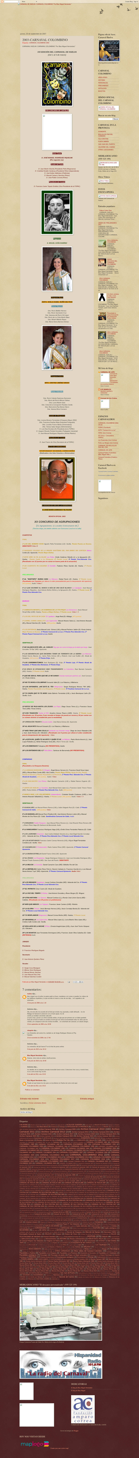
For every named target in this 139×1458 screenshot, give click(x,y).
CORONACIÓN (40, 1228)
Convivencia (38, 1226)
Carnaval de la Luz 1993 (57, 1210)
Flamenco (83, 1236)
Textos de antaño (74, 1275)
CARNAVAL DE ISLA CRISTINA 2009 (97, 1200)
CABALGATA (81, 1140)
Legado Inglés (72, 1244)
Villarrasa (31, 1279)
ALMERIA (24, 1126)
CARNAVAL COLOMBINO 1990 (49, 1144)
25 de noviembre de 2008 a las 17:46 (38, 1038)
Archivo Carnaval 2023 (85, 1136)
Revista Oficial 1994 (111, 1263)
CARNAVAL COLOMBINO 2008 (97, 1152)
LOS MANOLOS (106, 389)
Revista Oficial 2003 (45, 1267)
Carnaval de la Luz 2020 (33, 1216)
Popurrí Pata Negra (106, 1255)
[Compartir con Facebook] (80, 982)
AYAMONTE (102, 131)
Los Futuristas (32, 1247)
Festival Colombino (49, 1236)
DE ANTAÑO (24, 1230)
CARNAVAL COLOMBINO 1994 (57, 1146)
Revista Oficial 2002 (31, 1267)
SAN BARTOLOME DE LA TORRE (38, 1273)
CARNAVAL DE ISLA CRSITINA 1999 (108, 1206)
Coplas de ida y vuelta (68, 1226)
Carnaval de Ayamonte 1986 (80, 1167)
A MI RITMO (24, 1125)
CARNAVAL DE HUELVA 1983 (107, 1181)
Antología (62, 1126)
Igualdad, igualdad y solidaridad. (107, 392)
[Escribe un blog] (76, 982)
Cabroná (91, 1140)
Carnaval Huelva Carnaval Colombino (108, 471)
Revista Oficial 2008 (26, 1269)
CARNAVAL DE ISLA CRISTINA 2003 (49, 1198)
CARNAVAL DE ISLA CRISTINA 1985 (75, 1190)
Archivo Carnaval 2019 (107, 1134)
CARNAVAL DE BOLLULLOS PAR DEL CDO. (107, 446)
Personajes (43, 1255)
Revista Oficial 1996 (42, 1265)
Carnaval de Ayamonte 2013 (57, 1177)
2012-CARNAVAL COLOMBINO (104, 279)
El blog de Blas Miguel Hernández (81, 1388)
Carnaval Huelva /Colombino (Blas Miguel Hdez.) (107, 453)
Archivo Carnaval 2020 (28, 1136)
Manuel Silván (107, 1247)
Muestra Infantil (96, 1249)
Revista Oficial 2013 (109, 1269)
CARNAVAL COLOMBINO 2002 (53, 1150)
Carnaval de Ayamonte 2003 (77, 1173)
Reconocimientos (68, 1259)
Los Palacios (41, 1247)
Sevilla (117, 1273)
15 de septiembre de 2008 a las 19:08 (39, 1024)
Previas (90, 1257)
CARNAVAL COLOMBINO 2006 (45, 1152)
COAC (91, 1222)
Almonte (33, 1126)
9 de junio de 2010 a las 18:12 (36, 1049)
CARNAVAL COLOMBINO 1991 (75, 1144)
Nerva (24, 1251)
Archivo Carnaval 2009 (67, 1129)
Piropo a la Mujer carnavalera (77, 1255)
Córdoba (114, 1226)
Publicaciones (101, 1257)
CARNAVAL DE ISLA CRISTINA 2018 (32, 1206)
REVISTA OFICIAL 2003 (57, 516)
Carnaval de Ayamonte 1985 (60, 1167)
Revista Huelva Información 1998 (83, 1261)
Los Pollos (67, 1247)
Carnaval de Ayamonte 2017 (33, 1179)
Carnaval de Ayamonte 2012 (38, 1177)
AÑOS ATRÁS (102, 77)
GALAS (105, 1236)
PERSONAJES (103, 83)
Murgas (104, 1249)
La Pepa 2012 (112, 1242)
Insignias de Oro (78, 1241)
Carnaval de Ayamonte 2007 (45, 1175)
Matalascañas (23, 1249)
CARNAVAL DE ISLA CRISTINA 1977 (29, 1188)
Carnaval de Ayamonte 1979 (53, 1165)
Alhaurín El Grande (100, 1124)
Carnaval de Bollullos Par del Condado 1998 (65, 1181)
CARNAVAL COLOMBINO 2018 (92, 1159)
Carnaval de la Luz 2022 (48, 1216)
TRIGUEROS (113, 1275)
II (78, 612)
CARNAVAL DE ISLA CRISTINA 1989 (67, 1192)
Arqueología (37, 1138)
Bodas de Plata (50, 1140)
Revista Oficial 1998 (70, 1265)
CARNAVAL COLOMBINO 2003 (39, 43)
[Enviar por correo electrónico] (74, 982)
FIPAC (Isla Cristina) (104, 433)
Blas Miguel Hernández (35, 1055)
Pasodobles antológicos (28, 1255)
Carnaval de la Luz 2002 (30, 1212)
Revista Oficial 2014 (26, 1271)
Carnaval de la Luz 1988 (84, 1208)
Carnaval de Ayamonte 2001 (45, 1173)
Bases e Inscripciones (27, 1140)
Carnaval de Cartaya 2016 (89, 1181)
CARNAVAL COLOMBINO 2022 (98, 1161)
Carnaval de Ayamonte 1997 (79, 1171)
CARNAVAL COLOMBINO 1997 (29, 1148)
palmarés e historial (112, 1251)
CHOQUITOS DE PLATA (74, 1222)
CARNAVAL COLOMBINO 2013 (49, 1157)
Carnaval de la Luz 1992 (42, 1210)
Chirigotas (49, 1222)
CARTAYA (92, 1220)
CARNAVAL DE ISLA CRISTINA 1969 (59, 1184)
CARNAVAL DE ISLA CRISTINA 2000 (83, 1196)
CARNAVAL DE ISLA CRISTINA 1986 (95, 1190)
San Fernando (54, 1273)
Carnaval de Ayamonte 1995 (46, 1171)
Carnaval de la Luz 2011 (110, 1212)
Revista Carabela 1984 (81, 1259)
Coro (31, 1228)
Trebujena (105, 1275)
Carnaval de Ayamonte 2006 (27, 1175)
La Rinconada (31, 1244)
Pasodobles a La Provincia (68, 1253)
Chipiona (43, 1222)
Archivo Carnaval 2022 (64, 1136)
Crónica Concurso (77, 1228)
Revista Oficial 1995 (26, 1265)
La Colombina (64, 1242)
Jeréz (28, 1242)
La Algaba (54, 1242)
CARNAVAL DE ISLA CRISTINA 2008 (70, 1200)
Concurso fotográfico (38, 1224)
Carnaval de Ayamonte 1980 (70, 1165)
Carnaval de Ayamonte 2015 (94, 1177)
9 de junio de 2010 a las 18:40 (36, 1061)
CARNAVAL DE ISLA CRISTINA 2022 (84, 1206)
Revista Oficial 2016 (58, 1271)
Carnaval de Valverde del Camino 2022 (53, 1218)
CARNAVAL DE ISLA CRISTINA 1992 (29, 1194)
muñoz (29, 994)
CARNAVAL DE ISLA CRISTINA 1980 (71, 1188)
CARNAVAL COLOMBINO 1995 (82, 1146)
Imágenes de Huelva (53, 1241)
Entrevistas (97, 1234)
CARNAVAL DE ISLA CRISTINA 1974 (64, 1186)
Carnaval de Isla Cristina (109, 398)
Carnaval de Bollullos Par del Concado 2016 (34, 1181)
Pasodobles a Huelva (27, 1253)
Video (40, 843)
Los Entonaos (23, 1247)
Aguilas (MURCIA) (51, 1124)
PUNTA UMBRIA (27, 1259)
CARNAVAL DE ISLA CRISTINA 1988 (43, 1192)
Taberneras (56, 1275)
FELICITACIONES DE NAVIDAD (30, 1236)
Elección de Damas (93, 1232)
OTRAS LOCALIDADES (105, 150)
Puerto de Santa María (113, 1257)
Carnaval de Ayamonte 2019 (72, 1179)
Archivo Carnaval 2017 (64, 1134)
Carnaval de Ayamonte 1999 (112, 1171)
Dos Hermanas (86, 1230)
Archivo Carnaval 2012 (53, 1131)
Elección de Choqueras (74, 1232)
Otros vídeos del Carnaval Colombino (88, 1251)
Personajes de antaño (58, 1255)
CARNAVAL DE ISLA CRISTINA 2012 (72, 1202)
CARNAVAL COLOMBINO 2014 (77, 1157)
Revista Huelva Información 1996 (36, 1261)
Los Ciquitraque (101, 1245)
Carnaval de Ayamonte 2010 (103, 1175)
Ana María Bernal (42, 1126)
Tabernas (48, 1275)
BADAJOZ (97, 1138)
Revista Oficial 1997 (56, 1265)
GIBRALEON (25, 1238)
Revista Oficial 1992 (83, 1263)
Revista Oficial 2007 (110, 1267)
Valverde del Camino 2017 (85, 1277)
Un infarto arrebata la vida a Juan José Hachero (113, 295)
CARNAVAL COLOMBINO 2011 (86, 1154)
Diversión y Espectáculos (74, 1230)
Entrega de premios (86, 1234)
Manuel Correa (98, 1247)
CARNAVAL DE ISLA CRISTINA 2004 (72, 1198)
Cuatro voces (87, 1228)
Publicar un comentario (32, 1090)
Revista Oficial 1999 (86, 1265)
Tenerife (65, 1275)
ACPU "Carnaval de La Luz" (107, 430)
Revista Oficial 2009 (43, 1269)
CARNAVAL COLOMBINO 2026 (68, 1163)
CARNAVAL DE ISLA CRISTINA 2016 (75, 1204)
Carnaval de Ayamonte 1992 (91, 1169)
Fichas (60, 1236)
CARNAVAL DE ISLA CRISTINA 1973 (42, 1186)
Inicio (59, 1099)
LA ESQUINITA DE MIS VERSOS (81, 1243)
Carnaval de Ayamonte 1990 (55, 1169)
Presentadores (81, 1257)
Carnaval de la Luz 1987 (69, 1208)
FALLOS (113, 1234)
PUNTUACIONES (56, 1259)
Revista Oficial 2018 (90, 1271)
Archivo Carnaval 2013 (80, 1132)
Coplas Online (105, 1226)
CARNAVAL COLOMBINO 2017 (62, 1159)
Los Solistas (76, 1247)
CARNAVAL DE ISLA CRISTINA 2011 (48, 1202)
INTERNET (102, 1240)
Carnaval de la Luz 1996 (101, 1210)
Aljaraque (110, 1124)
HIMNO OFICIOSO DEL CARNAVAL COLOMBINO (112, 262)
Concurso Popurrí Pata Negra (91, 1224)
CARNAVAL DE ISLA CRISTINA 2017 (103, 1204)
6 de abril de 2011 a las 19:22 (36, 1086)
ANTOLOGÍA (102, 88)
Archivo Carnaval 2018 (86, 1134)
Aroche (30, 1138)
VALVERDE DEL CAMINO (106, 147)
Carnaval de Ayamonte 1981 (88, 1165)
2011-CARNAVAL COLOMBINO (112, 241)
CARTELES (103, 1220)
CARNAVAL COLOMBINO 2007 (71, 1152)
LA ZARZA (40, 1244)
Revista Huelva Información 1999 (107, 1261)
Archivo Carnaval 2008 (47, 1129)
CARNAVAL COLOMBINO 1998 (53, 1148)
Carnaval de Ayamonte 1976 (103, 1163)
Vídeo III (35, 546)
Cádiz (99, 1140)
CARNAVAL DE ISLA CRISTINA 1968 (38, 1184)
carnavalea (76, 1220)
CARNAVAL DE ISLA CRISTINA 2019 (59, 1206)
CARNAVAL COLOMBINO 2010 (52, 1155)
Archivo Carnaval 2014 (101, 1132)
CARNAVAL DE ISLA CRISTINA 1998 (61, 1196)
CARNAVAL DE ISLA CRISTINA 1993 (52, 1194)
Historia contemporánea (77, 1239)
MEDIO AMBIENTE (35, 1249)
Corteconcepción (54, 1228)
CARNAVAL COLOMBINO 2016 (32, 1159)
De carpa (35, 1230)
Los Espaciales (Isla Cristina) (107, 440)
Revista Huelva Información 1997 (59, 1261)
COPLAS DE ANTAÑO (52, 1226)
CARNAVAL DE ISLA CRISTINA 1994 (76, 1194)
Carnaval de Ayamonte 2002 (61, 1173)
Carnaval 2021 (66, 1142)
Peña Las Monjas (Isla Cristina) (108, 443)
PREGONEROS (103, 85)
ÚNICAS (47, 1277)
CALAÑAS (109, 1140)
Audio (74, 871)
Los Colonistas (114, 1244)
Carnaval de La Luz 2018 (99, 1214)
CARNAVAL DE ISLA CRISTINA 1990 (88, 1192)
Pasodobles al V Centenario (108, 1253)
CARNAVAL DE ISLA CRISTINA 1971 (100, 1184)
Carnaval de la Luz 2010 (93, 1212)
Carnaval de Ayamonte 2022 (110, 1179)
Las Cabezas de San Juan (51, 1244)
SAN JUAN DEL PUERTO (106, 144)
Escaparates (105, 1234)
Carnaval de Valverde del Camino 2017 (31, 1218)
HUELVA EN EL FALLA (95, 1239)
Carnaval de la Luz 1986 (55, 1208)
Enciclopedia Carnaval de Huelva (30, 1234)
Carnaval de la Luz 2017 (80, 1214)
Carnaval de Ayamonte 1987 (100, 1167)
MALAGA (87, 1247)
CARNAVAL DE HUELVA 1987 (96, 1183)
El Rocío (62, 1232)
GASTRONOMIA (115, 1236)
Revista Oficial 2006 (94, 1267)
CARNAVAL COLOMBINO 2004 (99, 1150)
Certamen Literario (31, 1222)
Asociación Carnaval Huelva (61, 1138)
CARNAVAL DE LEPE (108, 372)
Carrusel (83, 1220)
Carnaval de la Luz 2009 (78, 1212)
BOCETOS (101, 91)
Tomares (83, 1275)
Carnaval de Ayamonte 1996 (62, 1171)
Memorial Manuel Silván (76, 1249)
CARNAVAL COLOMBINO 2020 (51, 1161)
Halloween (41, 1238)
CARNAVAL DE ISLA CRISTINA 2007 (45, 1200)
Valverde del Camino (66, 1277)
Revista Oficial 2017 (74, 1271)
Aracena (99, 1126)
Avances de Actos (74, 1138)
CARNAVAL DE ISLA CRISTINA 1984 (54, 1190)
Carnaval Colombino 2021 (76, 1161)
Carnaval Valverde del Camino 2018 (38, 1220)
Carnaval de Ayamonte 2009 (86, 1175)
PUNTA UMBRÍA (103, 141)
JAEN (21, 1243)
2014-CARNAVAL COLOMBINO (104, 352)
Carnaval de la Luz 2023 (62, 1216)
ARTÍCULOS (47, 1138)
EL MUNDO (55, 1232)
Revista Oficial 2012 (93, 1269)
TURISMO (23, 1277)
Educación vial (95, 1230)
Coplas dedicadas (81, 1226)
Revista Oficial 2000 (101, 1265)
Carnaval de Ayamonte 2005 (110, 1173)
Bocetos (39, 1140)
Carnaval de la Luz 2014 (26, 1214)
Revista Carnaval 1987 (98, 1259)
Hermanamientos (51, 1239)
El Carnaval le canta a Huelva (108, 1230)
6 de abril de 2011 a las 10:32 (36, 1074)
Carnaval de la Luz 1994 (71, 1210)
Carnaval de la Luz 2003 (45, 1212)
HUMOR (108, 1238)
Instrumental (91, 1241)
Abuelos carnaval (35, 1124)
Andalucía (54, 1126)
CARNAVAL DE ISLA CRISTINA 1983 (33, 1190)
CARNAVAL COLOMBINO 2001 (29, 1150)
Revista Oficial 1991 (68, 1263)
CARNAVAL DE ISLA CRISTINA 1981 (92, 1188)
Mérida (86, 1249)
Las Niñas (63, 1244)
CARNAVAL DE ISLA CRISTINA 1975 (86, 1186)
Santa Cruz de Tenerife (99, 1273)
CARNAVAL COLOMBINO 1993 (31, 1146)
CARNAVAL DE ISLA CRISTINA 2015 (46, 1204)
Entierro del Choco (71, 1234)
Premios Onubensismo (47, 1257)
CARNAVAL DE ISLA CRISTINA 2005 (97, 1198)
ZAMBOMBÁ (54, 1279)
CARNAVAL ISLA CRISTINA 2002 (98, 1218)
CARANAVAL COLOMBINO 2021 (36, 1142)
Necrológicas (114, 1249)
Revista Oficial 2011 (76, 1269)
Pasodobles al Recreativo (88, 1253)
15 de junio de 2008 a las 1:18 (36, 1003)
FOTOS (91, 1236)
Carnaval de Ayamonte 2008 (66, 1175)
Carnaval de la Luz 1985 (40, 1208)
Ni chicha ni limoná (34, 1251)
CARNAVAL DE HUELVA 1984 (29, 1183)
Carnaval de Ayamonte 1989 (38, 1169)
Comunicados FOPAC (112, 1222)
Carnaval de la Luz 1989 (98, 1208)
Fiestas (76, 1236)
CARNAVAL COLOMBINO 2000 (104, 1148)
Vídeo (52, 735)
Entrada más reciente (29, 1099)
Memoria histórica (54, 1249)
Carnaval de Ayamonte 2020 (92, 1179)
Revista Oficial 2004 (61, 1267)
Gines (33, 1239)
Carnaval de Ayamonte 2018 (53, 1179)
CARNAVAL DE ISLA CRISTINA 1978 (50, 1188)
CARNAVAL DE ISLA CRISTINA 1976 (108, 1186)
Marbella (115, 1247)
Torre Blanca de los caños (93, 1275)
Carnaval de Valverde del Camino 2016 (107, 1216)
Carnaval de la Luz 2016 (61, 1214)
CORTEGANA (65, 1228)
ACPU (43, 1124)
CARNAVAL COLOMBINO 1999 (79, 1148)
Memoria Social (64, 1249)
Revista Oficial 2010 (59, 1269)
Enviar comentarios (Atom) (37, 1103)
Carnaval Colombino (78, 1142)
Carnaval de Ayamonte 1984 (41, 1167)
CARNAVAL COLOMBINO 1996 (107, 1146)
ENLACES (48, 1234)
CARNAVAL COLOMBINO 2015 (103, 1157)
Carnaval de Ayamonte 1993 (108, 1169)
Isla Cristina (112, 1241)
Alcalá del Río (88, 1124)
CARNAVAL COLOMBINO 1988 (96, 1142)
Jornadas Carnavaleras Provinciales (40, 1242)
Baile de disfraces (107, 1138)
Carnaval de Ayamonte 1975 (85, 1163)
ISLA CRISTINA (103, 139)
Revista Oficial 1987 (25, 1263)
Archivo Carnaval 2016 (43, 1134)
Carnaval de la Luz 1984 (26, 1208)
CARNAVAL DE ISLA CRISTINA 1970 (80, 1184)
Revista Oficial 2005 (78, 1267)
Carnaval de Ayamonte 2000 (28, 1173)
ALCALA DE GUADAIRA (74, 1125)
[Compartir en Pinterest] (82, 982)
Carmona (56, 1142)
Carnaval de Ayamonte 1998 (96, 1171)
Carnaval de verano (70, 1218)
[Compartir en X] (78, 982)
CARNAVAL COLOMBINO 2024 (46, 1163)
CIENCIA (85, 1222)
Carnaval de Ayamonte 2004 (94, 1173)
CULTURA (97, 1228)
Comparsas (99, 1222)
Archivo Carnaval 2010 (93, 1129)
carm (49, 1142)
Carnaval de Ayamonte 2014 (75, 1177)
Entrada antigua (87, 1099)
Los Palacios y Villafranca (54, 1247)
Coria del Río (24, 1228)
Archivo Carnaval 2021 (47, 1136)
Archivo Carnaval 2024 (104, 1136)
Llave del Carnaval (89, 1244)
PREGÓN (32, 1257)
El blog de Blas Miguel (78, 1390)
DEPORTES (60, 1230)
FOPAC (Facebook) (104, 427)
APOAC (93, 1126)
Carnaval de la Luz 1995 (86, 1210)
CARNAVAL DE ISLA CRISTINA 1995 (97, 1194)
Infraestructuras (67, 1240)
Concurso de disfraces (25, 1224)
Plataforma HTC (94, 1255)
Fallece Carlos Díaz (105, 210)
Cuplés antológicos (110, 1228)
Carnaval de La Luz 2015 (42, 1214)
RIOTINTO (102, 1271)
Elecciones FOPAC (110, 1232)
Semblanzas (110, 1273)
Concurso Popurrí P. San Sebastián (68, 1224)
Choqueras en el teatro (60, 1222)
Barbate (116, 1138)
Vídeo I (39, 583)
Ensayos (58, 1234)
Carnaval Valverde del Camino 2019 (60, 1220)
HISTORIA (101, 80)
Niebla (43, 1251)
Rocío (108, 1271)
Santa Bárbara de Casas (85, 1273)
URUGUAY (54, 1277)
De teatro (52, 1230)
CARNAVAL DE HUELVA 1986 (73, 1183)
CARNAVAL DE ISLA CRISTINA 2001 (106, 1196)
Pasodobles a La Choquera (47, 1253)
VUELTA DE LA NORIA (42, 1279)
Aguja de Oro (61, 1124)
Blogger (76, 1431)
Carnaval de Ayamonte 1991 (73, 1169)
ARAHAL (106, 1126)
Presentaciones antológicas (65, 1257)
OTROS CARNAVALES (62, 1251)
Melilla (46, 1249)
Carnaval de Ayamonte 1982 (105, 1165)
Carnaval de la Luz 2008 (60, 1212)
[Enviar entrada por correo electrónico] (68, 982)
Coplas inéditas (95, 1226)
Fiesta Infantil (68, 1236)
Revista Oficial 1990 (54, 1263)
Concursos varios (28, 1226)
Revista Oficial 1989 (40, 1263)
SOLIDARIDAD (38, 1275)
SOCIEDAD (26, 1275)
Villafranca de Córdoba (100, 1277)
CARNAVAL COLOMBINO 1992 (104, 1144)
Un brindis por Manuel (35, 1277)
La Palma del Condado (101, 1242)
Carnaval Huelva (82, 1218)
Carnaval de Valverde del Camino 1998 (82, 1216)
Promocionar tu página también (106, 475)
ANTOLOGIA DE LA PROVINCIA (77, 1126)
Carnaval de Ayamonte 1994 (28, 1171)
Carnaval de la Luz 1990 (113, 1208)
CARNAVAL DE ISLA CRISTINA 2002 (29, 1198)
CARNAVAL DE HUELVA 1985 (51, 1183)
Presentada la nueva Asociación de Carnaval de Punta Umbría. (112, 315)
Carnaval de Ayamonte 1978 (37, 1165)
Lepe (79, 1245)
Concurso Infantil (50, 1224)
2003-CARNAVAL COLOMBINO (112, 333)
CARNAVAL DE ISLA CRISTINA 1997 (39, 1196)
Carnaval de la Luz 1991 (27, 1210)
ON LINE (49, 1251)
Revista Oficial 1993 (97, 1263)
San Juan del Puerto (67, 1273)
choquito (30, 1030)
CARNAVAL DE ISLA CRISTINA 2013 (93, 1202)
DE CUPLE (42, 1230)
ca (74, 1140)
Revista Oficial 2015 (42, 1271)
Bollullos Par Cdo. (63, 1140)
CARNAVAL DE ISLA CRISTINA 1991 (108, 1192)
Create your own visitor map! (59, 1448)
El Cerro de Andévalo (43, 1232)
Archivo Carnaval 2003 (30, 1129)
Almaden (117, 1124)
